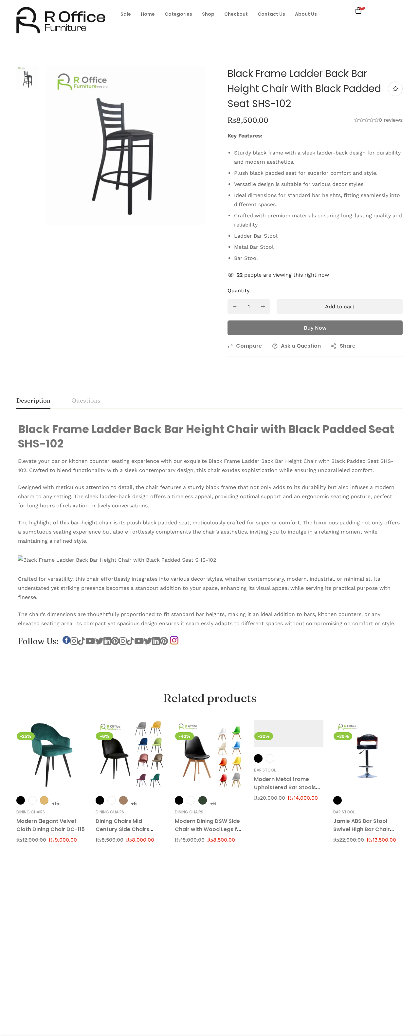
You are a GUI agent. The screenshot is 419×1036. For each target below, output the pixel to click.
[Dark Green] (202, 800)
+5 (134, 803)
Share (347, 346)
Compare (249, 346)
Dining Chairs (30, 812)
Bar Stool (265, 770)
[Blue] (32, 800)
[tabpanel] (209, 541)
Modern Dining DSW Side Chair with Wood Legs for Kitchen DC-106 (209, 829)
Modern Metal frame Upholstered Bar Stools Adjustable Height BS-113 (286, 787)
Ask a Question (301, 346)
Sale (125, 14)
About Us (306, 14)
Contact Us (271, 14)
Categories (178, 14)
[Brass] (44, 800)
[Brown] (123, 800)
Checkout (236, 14)
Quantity (238, 290)
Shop (208, 14)
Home (148, 14)
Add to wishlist (395, 89)
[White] (270, 758)
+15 (55, 803)
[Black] (20, 800)
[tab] (33, 401)
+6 (213, 803)
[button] (126, 14)
